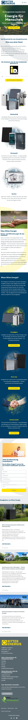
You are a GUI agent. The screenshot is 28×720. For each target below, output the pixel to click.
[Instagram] (14, 718)
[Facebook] (16, 718)
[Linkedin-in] (11, 718)
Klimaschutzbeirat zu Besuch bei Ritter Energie (13, 612)
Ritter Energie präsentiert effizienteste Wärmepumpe (13, 525)
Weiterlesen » (6, 544)
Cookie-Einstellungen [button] (6, 711)
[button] (1, 70)
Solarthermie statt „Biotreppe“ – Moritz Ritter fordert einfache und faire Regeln (13, 568)
